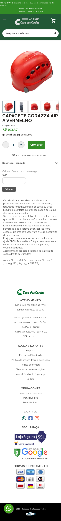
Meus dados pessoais (31, 393)
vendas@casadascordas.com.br (30, 317)
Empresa (30, 350)
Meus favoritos (30, 398)
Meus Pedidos (30, 402)
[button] (4, 106)
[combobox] (30, 33)
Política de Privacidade (30, 355)
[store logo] (27, 21)
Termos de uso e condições (30, 369)
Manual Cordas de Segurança (30, 374)
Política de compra (30, 364)
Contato (31, 379)
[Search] (55, 33)
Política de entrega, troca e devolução (30, 360)
